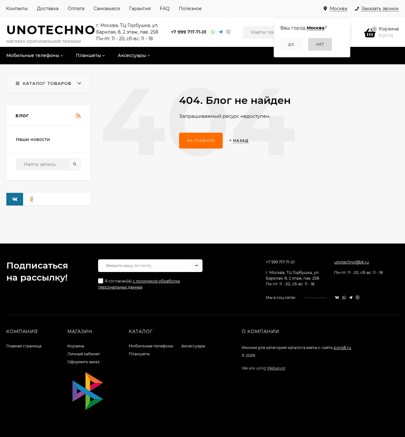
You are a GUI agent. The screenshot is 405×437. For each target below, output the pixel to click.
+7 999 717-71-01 (188, 32)
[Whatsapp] (213, 32)
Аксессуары (193, 346)
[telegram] (350, 297)
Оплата (76, 8)
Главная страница (23, 346)
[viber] (357, 297)
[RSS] (78, 116)
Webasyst (276, 368)
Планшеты (139, 354)
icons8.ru (342, 347)
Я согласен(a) (139, 284)
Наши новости (33, 139)
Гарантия (140, 8)
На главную (201, 140)
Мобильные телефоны (151, 346)
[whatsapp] (344, 297)
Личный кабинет (83, 354)
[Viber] (228, 32)
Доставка (48, 8)
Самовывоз (107, 8)
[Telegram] (221, 32)
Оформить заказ (83, 361)
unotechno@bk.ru (351, 262)
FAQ (165, 8)
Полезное (190, 8)
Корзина (75, 346)
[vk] (337, 297)
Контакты (17, 8)
